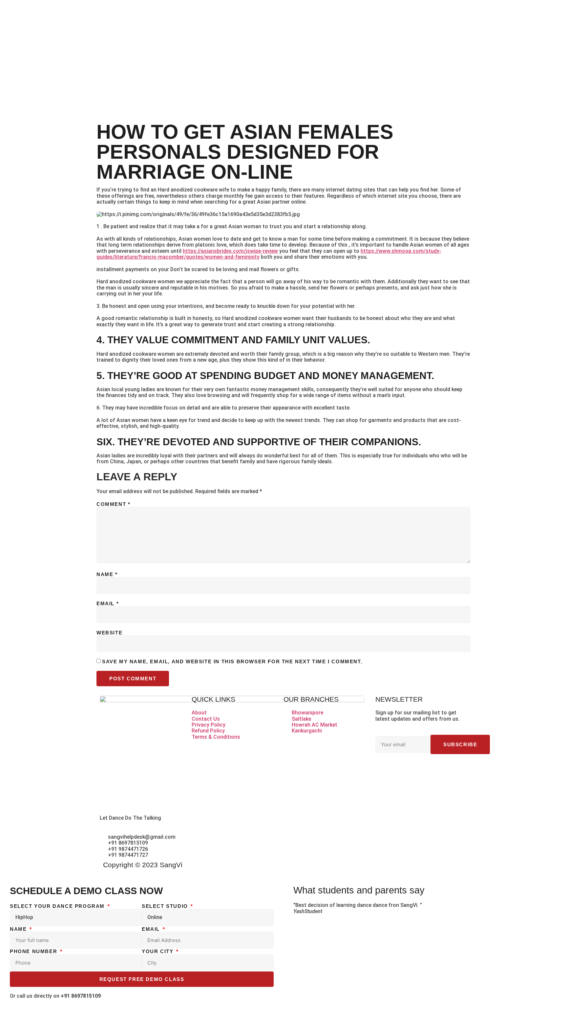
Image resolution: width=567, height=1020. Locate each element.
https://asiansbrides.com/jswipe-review (230, 251)
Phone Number (34, 951)
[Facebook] (383, 769)
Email (107, 603)
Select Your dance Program (58, 906)
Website (109, 632)
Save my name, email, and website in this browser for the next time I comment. (232, 661)
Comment (113, 504)
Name (107, 574)
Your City (158, 951)
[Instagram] (419, 769)
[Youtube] (437, 769)
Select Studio (166, 906)
